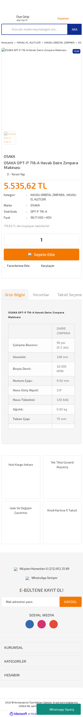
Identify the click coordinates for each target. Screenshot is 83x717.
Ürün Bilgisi (15, 294)
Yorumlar (41, 294)
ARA (74, 29)
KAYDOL (70, 602)
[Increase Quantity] (75, 239)
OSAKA (9, 156)
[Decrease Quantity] (7, 239)
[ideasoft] (18, 714)
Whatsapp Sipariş (61, 709)
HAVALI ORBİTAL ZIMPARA (48, 195)
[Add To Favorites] (17, 266)
